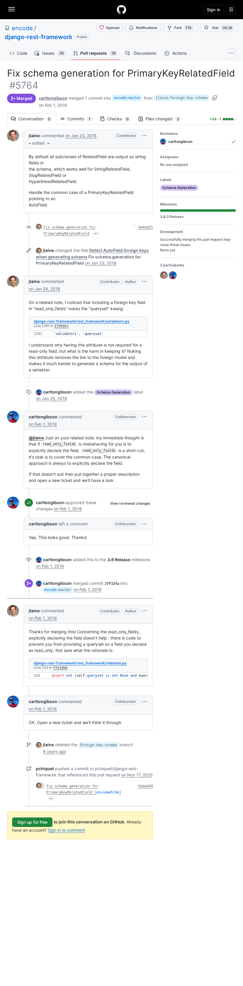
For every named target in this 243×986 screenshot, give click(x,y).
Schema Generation (113, 392)
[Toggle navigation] (11, 9)
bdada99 (145, 786)
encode (22, 28)
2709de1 (61, 326)
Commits (81, 118)
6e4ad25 (145, 227)
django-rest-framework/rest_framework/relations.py (80, 663)
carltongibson (53, 98)
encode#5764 (107, 792)
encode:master (127, 98)
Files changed (165, 118)
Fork (183, 27)
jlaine (34, 135)
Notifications (146, 27)
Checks (121, 118)
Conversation (37, 118)
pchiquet (45, 768)
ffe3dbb (60, 668)
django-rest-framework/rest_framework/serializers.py (82, 321)
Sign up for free (32, 822)
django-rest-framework (38, 37)
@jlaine (36, 437)
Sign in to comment (66, 830)
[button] (41, 143)
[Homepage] (121, 9)
